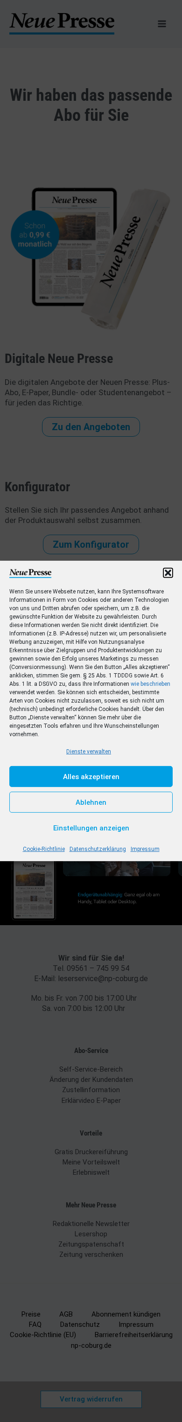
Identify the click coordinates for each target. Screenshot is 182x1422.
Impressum (145, 849)
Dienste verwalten (88, 751)
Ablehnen (91, 802)
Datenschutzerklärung (98, 849)
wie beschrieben (150, 684)
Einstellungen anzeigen (91, 828)
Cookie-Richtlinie (44, 849)
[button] (168, 573)
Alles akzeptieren (91, 777)
